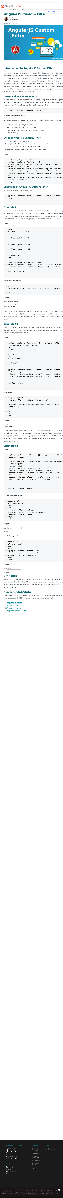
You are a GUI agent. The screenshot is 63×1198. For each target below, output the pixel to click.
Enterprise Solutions (35, 1149)
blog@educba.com (54, 11)
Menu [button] (57, 6)
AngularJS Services (14, 608)
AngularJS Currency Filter (16, 611)
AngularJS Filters (13, 605)
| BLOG (17, 6)
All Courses (36, 1160)
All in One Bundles (35, 1164)
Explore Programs (35, 1157)
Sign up (34, 1168)
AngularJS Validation (14, 603)
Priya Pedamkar (14, 19)
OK (59, 1190)
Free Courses (36, 1153)
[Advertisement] (23, 639)
